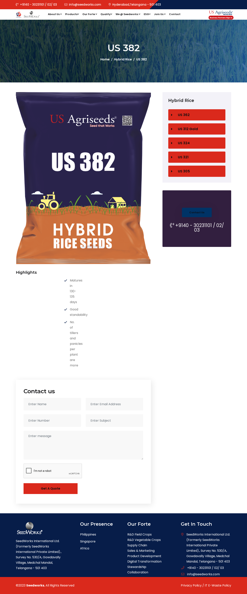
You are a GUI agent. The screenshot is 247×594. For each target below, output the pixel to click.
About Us (54, 14)
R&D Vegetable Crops (144, 540)
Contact (174, 14)
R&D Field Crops (139, 534)
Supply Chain (137, 545)
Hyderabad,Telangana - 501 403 (136, 5)
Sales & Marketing (141, 550)
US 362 (184, 114)
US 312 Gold (188, 128)
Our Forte (89, 14)
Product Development (144, 556)
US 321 (183, 157)
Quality (106, 14)
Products (71, 14)
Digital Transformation (144, 561)
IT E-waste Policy (218, 585)
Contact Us (196, 212)
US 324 (184, 143)
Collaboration (137, 572)
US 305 (184, 171)
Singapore (88, 541)
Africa (84, 548)
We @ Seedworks (127, 14)
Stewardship (136, 567)
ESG (146, 14)
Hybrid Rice (123, 59)
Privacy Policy (191, 585)
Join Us (159, 14)
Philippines (88, 534)
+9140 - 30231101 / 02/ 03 (38, 5)
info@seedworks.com (85, 5)
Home (105, 59)
